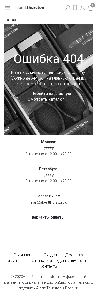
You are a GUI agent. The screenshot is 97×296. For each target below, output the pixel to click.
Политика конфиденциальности (57, 260)
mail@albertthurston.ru (48, 202)
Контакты (49, 266)
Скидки (50, 255)
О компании (24, 255)
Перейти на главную (51, 93)
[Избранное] (75, 8)
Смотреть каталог (46, 99)
